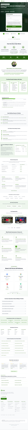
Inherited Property (11, 196)
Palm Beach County (24, 404)
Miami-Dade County (24, 407)
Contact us (2, 410)
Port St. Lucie (22, 334)
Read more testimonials (14, 190)
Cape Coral (22, 333)
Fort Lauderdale (2, 331)
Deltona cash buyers (10, 322)
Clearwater (16, 332)
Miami (1, 330)
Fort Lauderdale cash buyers (10, 320)
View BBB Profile (17, 251)
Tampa (15, 330)
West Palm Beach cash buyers (17, 322)
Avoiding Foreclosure (5, 196)
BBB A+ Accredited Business (14, 425)
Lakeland (8, 334)
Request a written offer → (6, 74)
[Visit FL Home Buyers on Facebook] (15, 427)
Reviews (2, 407)
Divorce (19, 196)
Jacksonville (22, 330)
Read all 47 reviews (13, 371)
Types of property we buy (17, 411)
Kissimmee (9, 331)
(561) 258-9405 (18, 29)
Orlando (8, 330)
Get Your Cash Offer (14, 49)
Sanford (8, 332)
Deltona (8, 333)
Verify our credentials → (12, 74)
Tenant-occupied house (17, 407)
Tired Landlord (15, 196)
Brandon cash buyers (24, 322)
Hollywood (2, 334)
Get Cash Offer (3, 398)
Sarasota (15, 333)
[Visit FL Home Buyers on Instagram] (13, 427)
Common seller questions (9, 404)
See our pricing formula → (17, 74)
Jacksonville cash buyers (4, 322)
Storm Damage (23, 196)
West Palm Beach (2, 332)
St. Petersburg (16, 331)
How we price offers (3, 404)
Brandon (15, 334)
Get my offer (14, 26)
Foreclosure (16, 404)
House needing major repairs (17, 409)
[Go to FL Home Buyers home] (2, 1)
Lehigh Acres (22, 332)
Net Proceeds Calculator (10, 406)
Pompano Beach (2, 333)
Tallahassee (22, 331)
